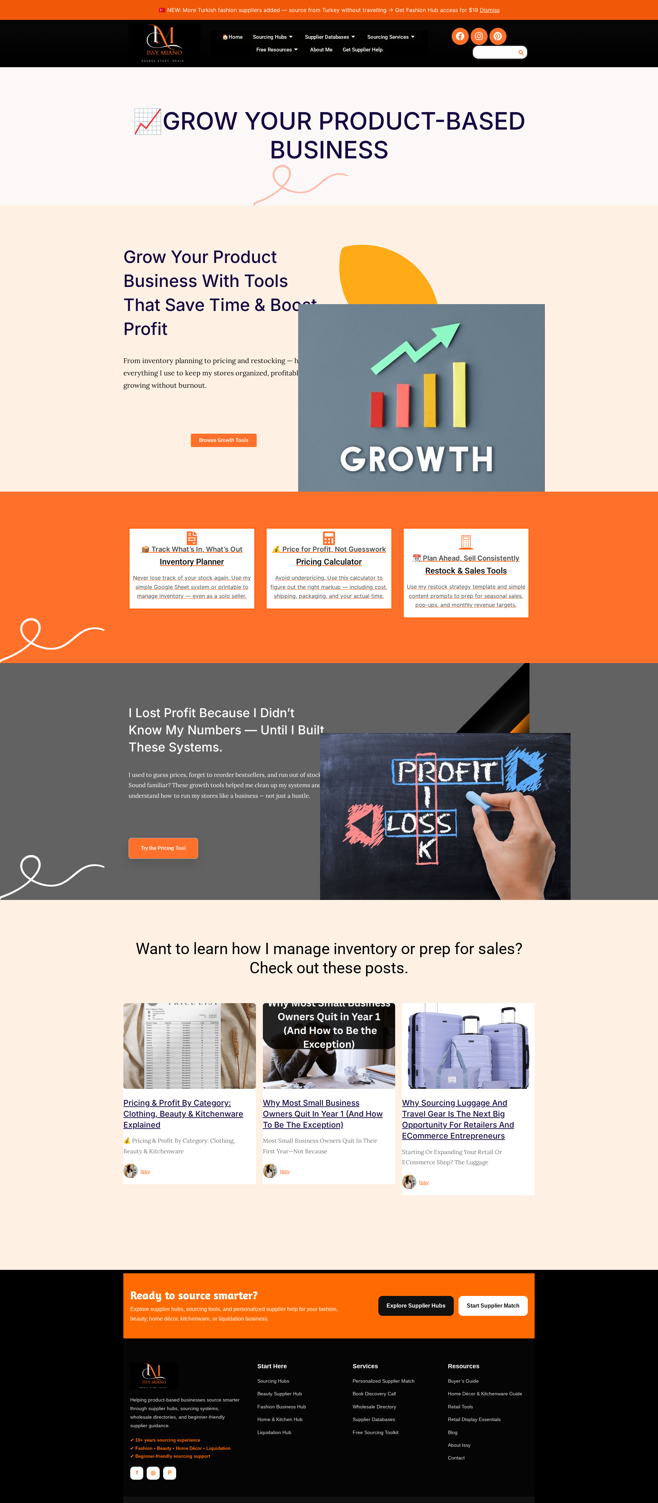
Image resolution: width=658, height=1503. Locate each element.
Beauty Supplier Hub (279, 1393)
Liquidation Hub (274, 1432)
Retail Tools (460, 1406)
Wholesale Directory (374, 1406)
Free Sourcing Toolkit (376, 1432)
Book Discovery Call (374, 1393)
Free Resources (274, 50)
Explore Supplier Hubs (416, 1306)
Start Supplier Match (493, 1306)
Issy (145, 1171)
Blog (453, 1432)
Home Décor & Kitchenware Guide (485, 1393)
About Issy (459, 1445)
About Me (321, 50)
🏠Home (232, 37)
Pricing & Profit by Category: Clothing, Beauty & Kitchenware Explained (183, 1114)
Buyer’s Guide (463, 1381)
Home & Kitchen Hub (280, 1419)
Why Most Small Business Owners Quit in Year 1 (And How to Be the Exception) (323, 1114)
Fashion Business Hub (281, 1406)
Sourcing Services (388, 37)
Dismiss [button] (490, 10)
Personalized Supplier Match (384, 1381)
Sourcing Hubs (270, 37)
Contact (456, 1457)
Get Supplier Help (362, 50)
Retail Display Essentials (474, 1419)
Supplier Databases (327, 37)
